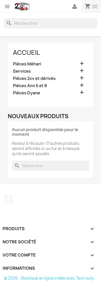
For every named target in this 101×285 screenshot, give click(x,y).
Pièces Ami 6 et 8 (30, 85)
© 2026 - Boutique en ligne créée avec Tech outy (49, 278)
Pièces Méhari (27, 64)
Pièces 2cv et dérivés (34, 78)
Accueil (26, 52)
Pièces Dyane (26, 93)
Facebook (8, 199)
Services (22, 71)
